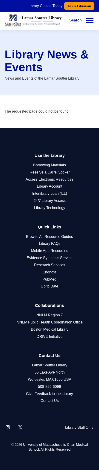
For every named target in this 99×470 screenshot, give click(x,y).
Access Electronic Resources (49, 179)
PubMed (49, 279)
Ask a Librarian (79, 6)
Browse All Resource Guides (49, 237)
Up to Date (49, 286)
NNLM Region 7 (49, 315)
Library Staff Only (79, 427)
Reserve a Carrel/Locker (50, 172)
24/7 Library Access (50, 201)
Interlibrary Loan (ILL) (49, 193)
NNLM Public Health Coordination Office (50, 322)
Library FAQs (49, 243)
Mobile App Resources (49, 251)
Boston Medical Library (49, 329)
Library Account (49, 186)
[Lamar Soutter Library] (33, 20)
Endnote (49, 272)
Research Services (49, 265)
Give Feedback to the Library (49, 394)
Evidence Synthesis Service (50, 258)
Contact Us (50, 401)
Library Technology (49, 208)
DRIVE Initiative (50, 336)
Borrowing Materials (49, 165)
